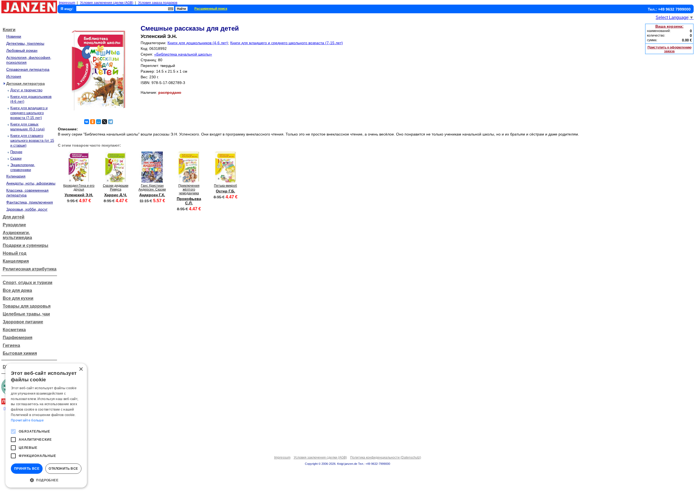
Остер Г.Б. (225, 191)
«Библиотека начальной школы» (183, 54)
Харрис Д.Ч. (115, 195)
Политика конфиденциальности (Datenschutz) (385, 457)
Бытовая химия (20, 353)
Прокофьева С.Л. (189, 200)
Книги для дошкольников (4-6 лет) (198, 43)
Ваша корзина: (669, 26)
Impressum (67, 3)
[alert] (46, 425)
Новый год (14, 253)
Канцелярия (16, 261)
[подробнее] (78, 181)
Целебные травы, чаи (26, 314)
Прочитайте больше (27, 420)
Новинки (13, 36)
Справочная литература (27, 69)
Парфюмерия (17, 337)
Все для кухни (18, 298)
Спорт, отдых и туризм (27, 282)
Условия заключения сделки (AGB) (106, 3)
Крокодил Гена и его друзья (78, 187)
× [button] (81, 369)
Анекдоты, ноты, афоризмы (30, 183)
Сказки (15, 158)
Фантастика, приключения (29, 202)
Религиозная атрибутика (29, 269)
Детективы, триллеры (25, 43)
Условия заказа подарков (157, 3)
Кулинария (16, 176)
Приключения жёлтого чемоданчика (189, 189)
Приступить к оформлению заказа (669, 49)
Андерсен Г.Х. (152, 195)
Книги (9, 29)
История (13, 76)
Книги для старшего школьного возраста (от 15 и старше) (32, 140)
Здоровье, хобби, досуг (27, 209)
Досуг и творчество (26, 90)
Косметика (14, 329)
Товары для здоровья (26, 306)
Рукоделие (14, 225)
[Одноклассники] (92, 121)
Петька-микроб (225, 186)
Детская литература (25, 83)
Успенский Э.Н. (79, 195)
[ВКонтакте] (86, 121)
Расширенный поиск (210, 9)
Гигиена (11, 345)
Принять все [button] (26, 469)
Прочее (16, 152)
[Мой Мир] (98, 121)
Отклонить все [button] (63, 469)
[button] (46, 479)
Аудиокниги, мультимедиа (17, 235)
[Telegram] (110, 121)
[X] (104, 121)
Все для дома (17, 290)
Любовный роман (21, 50)
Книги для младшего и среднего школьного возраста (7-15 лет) (29, 113)
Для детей (13, 217)
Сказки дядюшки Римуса (115, 187)
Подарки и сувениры (25, 245)
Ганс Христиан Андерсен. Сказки (152, 187)
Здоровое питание (23, 322)
